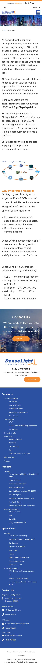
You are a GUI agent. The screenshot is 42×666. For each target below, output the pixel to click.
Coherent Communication (18, 578)
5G (10, 575)
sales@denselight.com (13, 635)
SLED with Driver (15, 502)
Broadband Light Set (16, 487)
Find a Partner (9, 457)
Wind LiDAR (13, 550)
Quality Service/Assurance (18, 412)
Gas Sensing (13, 543)
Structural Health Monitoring (19, 557)
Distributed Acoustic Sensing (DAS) (22, 539)
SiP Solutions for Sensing (18, 536)
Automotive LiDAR (15, 565)
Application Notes (15, 439)
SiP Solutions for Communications (21, 571)
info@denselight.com (13, 610)
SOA (10, 515)
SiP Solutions (13, 429)
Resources (8, 437)
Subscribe (32, 379)
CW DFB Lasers (14, 512)
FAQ (10, 450)
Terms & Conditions (27, 652)
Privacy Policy (12, 652)
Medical (11, 554)
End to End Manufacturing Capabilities (23, 426)
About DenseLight (11, 399)
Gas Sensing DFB (15, 495)
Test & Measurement (16, 561)
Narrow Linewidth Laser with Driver (22, 506)
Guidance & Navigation (17, 547)
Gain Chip (12, 519)
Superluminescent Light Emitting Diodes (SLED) (23, 475)
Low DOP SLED (14, 480)
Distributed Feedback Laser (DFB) (21, 498)
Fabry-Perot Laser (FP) (17, 523)
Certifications (14, 446)
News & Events (10, 433)
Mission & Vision (15, 405)
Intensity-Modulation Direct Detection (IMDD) (23, 583)
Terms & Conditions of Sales (19, 454)
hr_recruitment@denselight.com (17, 624)
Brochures (12, 443)
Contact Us (21, 339)
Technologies (9, 419)
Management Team (16, 409)
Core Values (13, 416)
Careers (7, 461)
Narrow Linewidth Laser (17, 484)
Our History (13, 401)
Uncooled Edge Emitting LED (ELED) (22, 491)
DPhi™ (11, 422)
